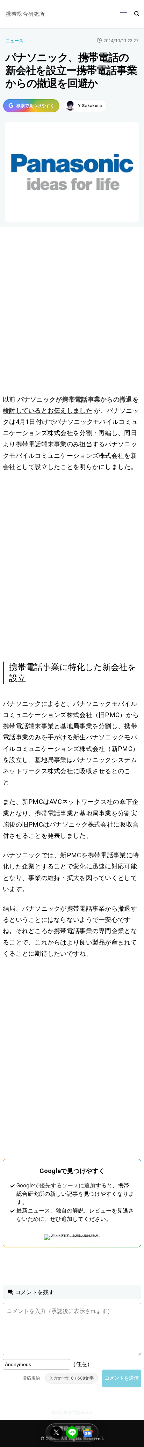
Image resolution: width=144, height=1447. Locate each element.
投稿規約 (31, 1378)
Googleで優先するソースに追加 (55, 1185)
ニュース (15, 40)
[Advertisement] (72, 312)
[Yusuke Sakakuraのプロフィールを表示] (85, 106)
